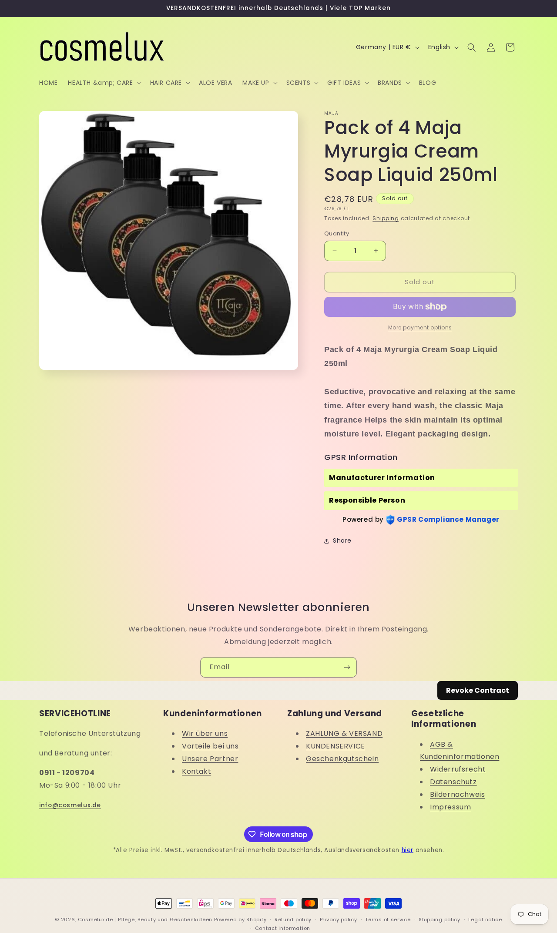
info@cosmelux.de (70, 805)
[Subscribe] (346, 667)
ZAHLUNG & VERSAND (344, 733)
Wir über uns (205, 733)
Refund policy (293, 919)
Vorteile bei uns (210, 746)
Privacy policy (338, 919)
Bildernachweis (457, 794)
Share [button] (342, 540)
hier (407, 850)
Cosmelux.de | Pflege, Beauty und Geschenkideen (145, 919)
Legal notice (485, 919)
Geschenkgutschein (342, 759)
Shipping (385, 218)
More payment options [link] (420, 327)
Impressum (450, 807)
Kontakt (196, 771)
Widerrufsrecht (458, 769)
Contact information (282, 928)
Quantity (336, 233)
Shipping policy (439, 919)
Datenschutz (453, 782)
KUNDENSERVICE (335, 746)
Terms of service (387, 919)
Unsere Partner (210, 759)
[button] (103, 83)
